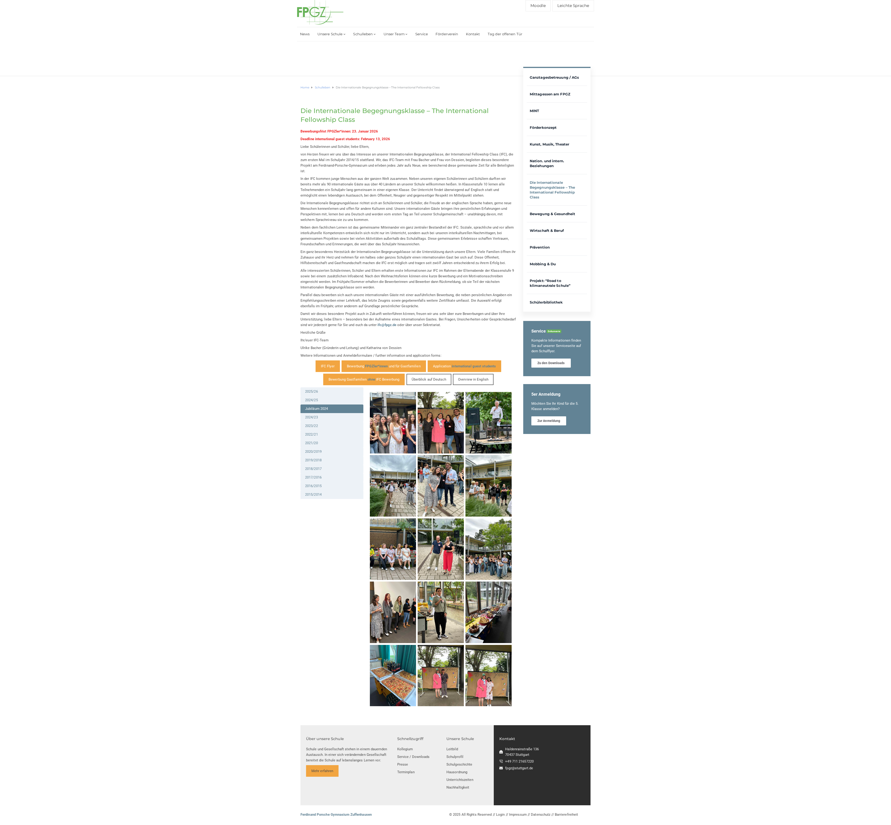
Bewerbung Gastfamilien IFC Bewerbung (364, 379)
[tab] (331, 391)
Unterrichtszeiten (459, 780)
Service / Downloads (413, 757)
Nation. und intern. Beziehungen (547, 163)
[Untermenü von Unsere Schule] (344, 34)
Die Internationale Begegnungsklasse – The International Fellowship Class (552, 189)
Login (500, 814)
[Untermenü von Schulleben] (375, 34)
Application (464, 366)
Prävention (540, 247)
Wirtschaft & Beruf (547, 230)
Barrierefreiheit (566, 814)
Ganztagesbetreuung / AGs (554, 77)
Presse (402, 764)
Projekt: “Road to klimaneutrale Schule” (550, 283)
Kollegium (405, 749)
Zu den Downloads (551, 363)
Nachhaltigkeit (457, 787)
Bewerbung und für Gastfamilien (383, 366)
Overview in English (473, 379)
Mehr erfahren (322, 771)
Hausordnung (456, 772)
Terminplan (406, 772)
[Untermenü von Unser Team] (406, 34)
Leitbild (452, 749)
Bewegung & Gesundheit (552, 214)
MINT (534, 111)
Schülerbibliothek (546, 302)
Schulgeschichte (459, 764)
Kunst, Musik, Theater (549, 144)
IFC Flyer (328, 366)
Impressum (518, 814)
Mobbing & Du (543, 264)
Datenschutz (540, 814)
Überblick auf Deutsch (429, 379)
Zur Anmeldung (548, 421)
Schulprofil (454, 757)
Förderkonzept (543, 127)
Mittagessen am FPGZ (550, 94)
